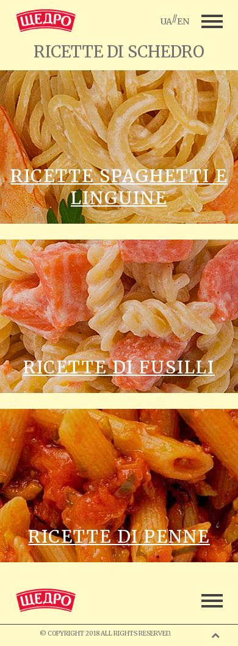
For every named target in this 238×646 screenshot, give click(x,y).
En (183, 21)
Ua (166, 21)
